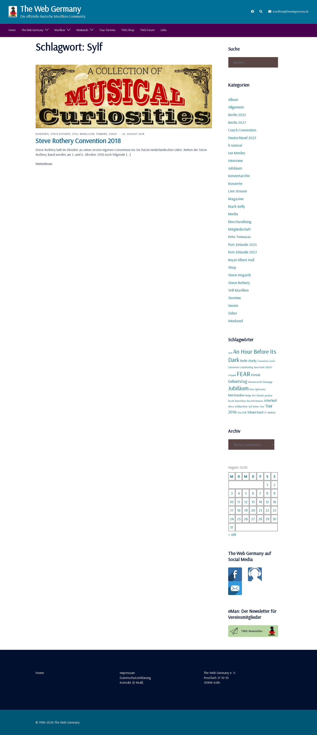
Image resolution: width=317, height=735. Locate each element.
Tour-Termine (107, 30)
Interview (235, 160)
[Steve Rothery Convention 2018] (124, 95)
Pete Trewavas (239, 236)
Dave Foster (259, 367)
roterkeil (270, 400)
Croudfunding (246, 367)
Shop (232, 267)
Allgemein (236, 107)
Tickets (256, 406)
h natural (235, 145)
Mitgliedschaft (239, 229)
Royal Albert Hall (241, 259)
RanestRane (240, 400)
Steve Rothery (61, 133)
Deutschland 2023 (242, 137)
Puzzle (231, 400)
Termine (101, 133)
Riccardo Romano (255, 400)
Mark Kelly (236, 206)
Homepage (267, 381)
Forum (255, 374)
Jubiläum (235, 168)
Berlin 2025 (237, 114)
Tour (262, 406)
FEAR (243, 374)
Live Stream (237, 190)
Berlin (243, 361)
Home (12, 30)
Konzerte (42, 133)
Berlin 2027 (237, 122)
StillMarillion (241, 406)
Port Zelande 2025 (242, 244)
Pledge (248, 395)
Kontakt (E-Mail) (131, 682)
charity (252, 361)
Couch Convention (242, 129)
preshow (268, 395)
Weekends (82, 30)
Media (233, 213)
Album (233, 99)
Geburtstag (237, 381)
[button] (261, 12)
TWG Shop (127, 30)
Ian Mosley (236, 152)
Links (163, 30)
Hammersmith (255, 381)
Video (113, 133)
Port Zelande (258, 395)
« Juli (232, 534)
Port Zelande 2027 (242, 252)
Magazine (236, 198)
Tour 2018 (241, 412)
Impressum (127, 673)
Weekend (235, 320)
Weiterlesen (44, 164)
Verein (233, 305)
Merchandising (239, 221)
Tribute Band (255, 412)
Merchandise (236, 395)
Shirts (231, 406)
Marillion (60, 30)
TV (265, 412)
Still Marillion (83, 133)
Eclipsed (232, 375)
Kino (252, 389)
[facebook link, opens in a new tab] (252, 11)
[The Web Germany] (13, 11)
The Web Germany (50, 8)
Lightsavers (260, 389)
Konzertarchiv (239, 175)
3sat (230, 352)
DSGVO (268, 367)
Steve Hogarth (239, 274)
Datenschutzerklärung (135, 677)
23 (274, 510)
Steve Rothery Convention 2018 (78, 140)
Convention (262, 361)
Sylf (250, 406)
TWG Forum (147, 30)
